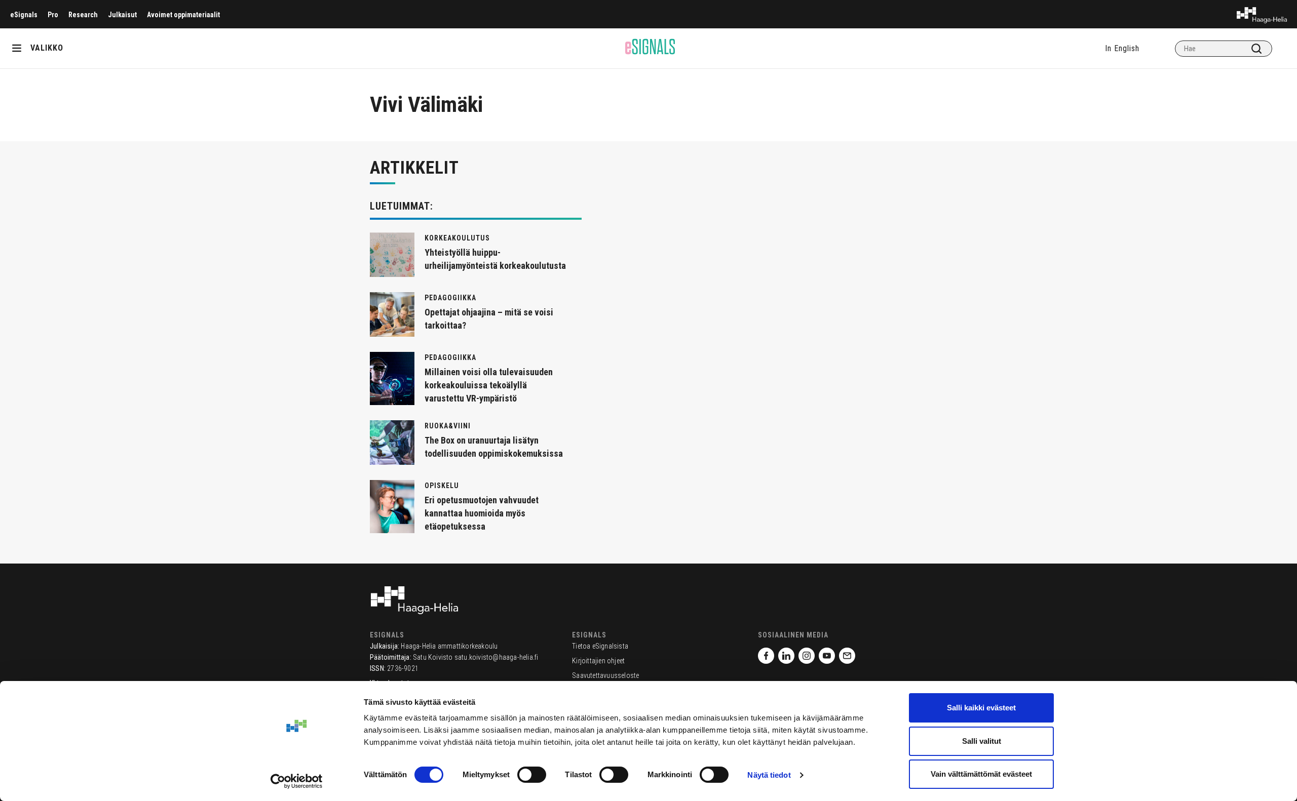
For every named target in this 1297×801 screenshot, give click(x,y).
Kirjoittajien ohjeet (598, 661)
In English (1122, 48)
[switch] (531, 775)
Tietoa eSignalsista (600, 646)
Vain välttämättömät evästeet (981, 774)
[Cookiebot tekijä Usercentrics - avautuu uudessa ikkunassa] (296, 781)
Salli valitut (981, 741)
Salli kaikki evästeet (981, 707)
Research (83, 15)
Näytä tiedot (768, 775)
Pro (53, 15)
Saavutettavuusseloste (605, 675)
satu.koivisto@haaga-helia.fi (496, 657)
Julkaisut (122, 15)
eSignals (23, 15)
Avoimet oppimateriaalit (183, 15)
